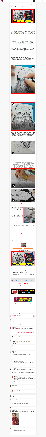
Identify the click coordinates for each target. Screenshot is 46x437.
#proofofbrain (25, 313)
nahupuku (15, 336)
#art (15, 313)
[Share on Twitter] (33, 316)
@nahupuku (18, 328)
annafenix (13, 351)
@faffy (15, 391)
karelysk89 (13, 410)
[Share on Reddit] (34, 316)
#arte (11, 313)
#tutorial (22, 313)
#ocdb (33, 313)
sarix (12, 399)
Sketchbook (20, 6)
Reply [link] (33, 315)
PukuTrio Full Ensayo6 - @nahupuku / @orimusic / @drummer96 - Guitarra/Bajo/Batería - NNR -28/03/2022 (23, 332)
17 (35, 315)
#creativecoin (12, 314)
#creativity (31, 313)
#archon (28, 313)
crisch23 (13, 395)
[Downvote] (14, 349)
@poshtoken (33, 324)
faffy (12, 385)
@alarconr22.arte (22, 324)
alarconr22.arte (15, 6)
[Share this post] (35, 316)
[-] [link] (35, 327)
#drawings (18, 313)
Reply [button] (17, 334)
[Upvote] (10, 316)
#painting (20, 313)
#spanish (14, 313)
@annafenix (16, 360)
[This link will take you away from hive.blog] (11, 280)
